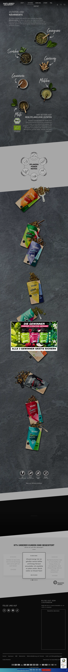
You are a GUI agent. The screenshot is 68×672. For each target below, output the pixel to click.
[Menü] (66, 659)
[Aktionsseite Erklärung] (34, 349)
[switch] (63, 667)
